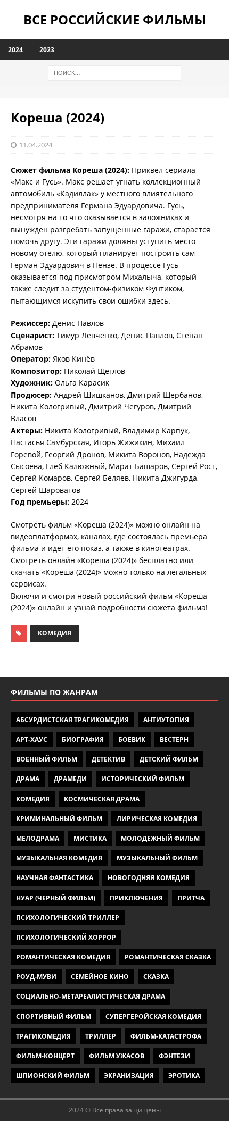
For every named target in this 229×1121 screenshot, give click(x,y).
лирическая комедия (157, 818)
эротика (184, 1075)
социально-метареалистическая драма (90, 996)
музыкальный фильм (157, 858)
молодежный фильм (160, 838)
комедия (54, 633)
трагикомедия (43, 1036)
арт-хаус (31, 739)
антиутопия (166, 719)
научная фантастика (54, 877)
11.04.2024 (35, 144)
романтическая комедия (63, 956)
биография (83, 739)
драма (27, 778)
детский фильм (169, 759)
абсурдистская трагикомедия (72, 719)
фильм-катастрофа (165, 1036)
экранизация (129, 1075)
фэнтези (174, 1055)
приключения (136, 897)
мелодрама (37, 838)
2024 (15, 49)
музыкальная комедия (59, 858)
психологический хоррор (66, 937)
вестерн (174, 739)
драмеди (70, 778)
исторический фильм (142, 778)
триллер (100, 1036)
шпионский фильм (52, 1075)
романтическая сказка (168, 956)
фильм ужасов (116, 1055)
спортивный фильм (53, 1016)
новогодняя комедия (149, 877)
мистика (90, 838)
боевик (131, 739)
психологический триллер (67, 917)
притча (191, 897)
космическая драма (102, 799)
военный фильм (46, 759)
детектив (108, 759)
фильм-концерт (45, 1055)
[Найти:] (114, 72)
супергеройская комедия (153, 1016)
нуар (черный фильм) (55, 897)
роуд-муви (36, 976)
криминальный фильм (59, 818)
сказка (156, 976)
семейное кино (100, 976)
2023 (46, 49)
